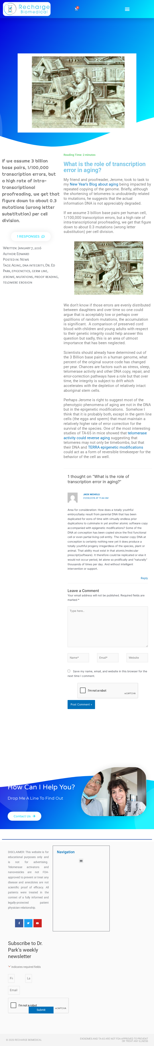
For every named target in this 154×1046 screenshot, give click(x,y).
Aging (16, 265)
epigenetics (21, 270)
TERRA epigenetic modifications (115, 447)
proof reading (46, 276)
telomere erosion (17, 282)
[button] (127, 9)
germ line (39, 270)
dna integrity (33, 265)
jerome (8, 276)
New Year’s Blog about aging (94, 184)
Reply (144, 578)
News (24, 259)
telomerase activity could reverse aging (105, 435)
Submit (41, 1009)
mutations (24, 276)
